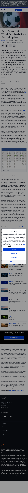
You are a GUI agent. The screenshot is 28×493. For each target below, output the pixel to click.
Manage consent (14, 257)
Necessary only (14, 253)
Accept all (14, 249)
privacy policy (20, 245)
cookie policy (11, 245)
